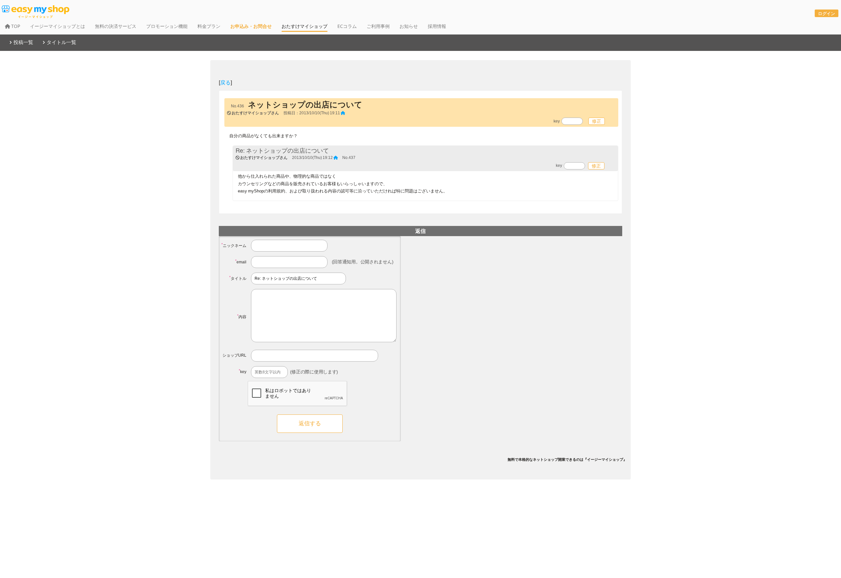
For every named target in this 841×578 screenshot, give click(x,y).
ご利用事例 (378, 26)
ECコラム (347, 26)
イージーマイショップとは (57, 26)
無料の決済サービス (115, 26)
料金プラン (208, 26)
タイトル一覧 (61, 42)
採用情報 (437, 26)
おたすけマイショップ (305, 26)
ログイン (826, 13)
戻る (225, 82)
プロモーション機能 (167, 26)
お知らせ (408, 26)
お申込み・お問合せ (251, 26)
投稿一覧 (23, 42)
